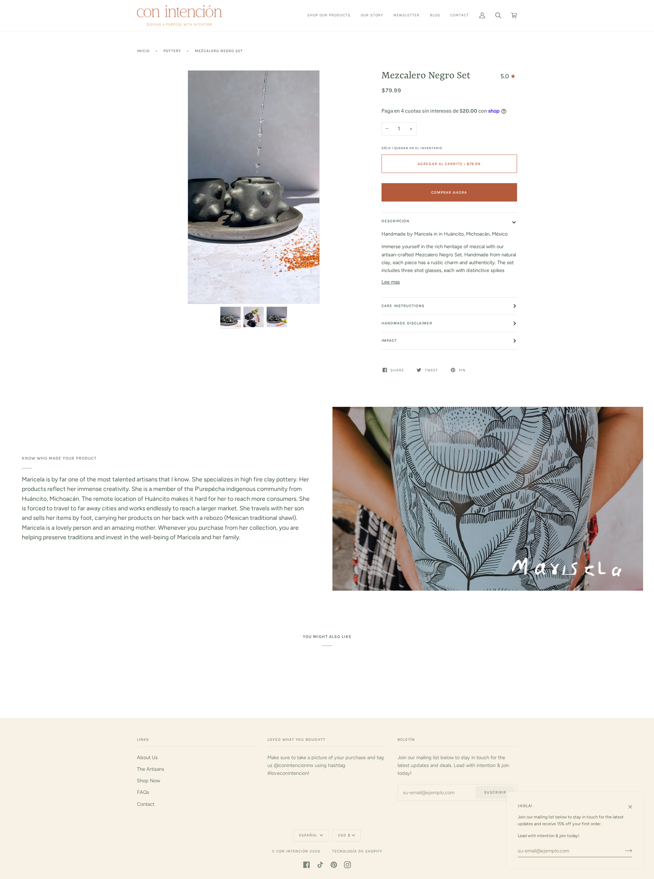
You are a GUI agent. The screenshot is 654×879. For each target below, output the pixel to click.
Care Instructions (403, 306)
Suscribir (495, 792)
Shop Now (148, 781)
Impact (389, 340)
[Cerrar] (633, 804)
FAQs (143, 792)
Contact (145, 804)
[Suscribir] (623, 850)
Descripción (395, 221)
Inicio (143, 51)
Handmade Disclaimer (407, 323)
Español (308, 835)
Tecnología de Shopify (357, 851)
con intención (292, 851)
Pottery (172, 51)
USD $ (344, 835)
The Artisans (150, 769)
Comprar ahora (449, 192)
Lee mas (391, 282)
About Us (147, 757)
